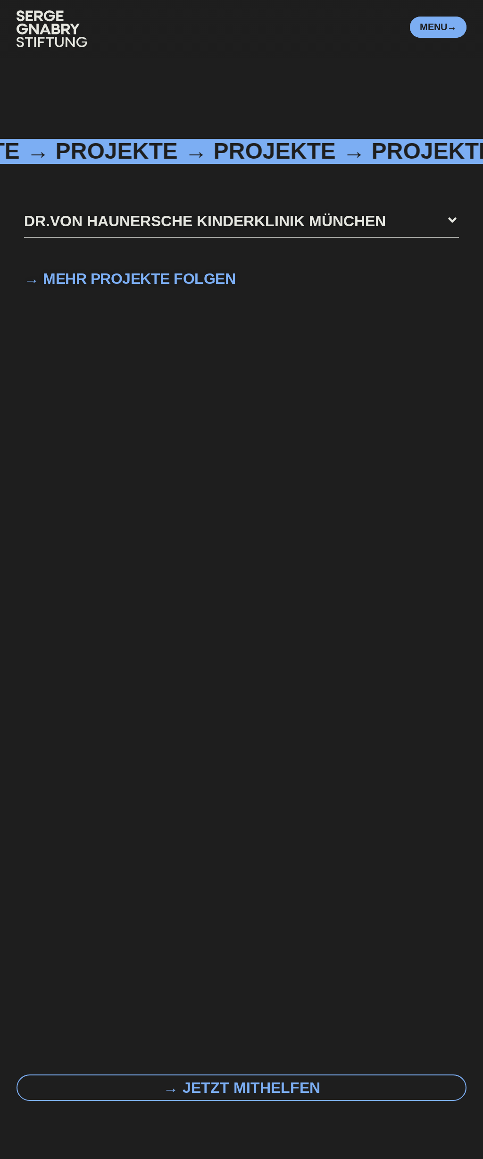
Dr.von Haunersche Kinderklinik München (205, 221)
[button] (241, 225)
